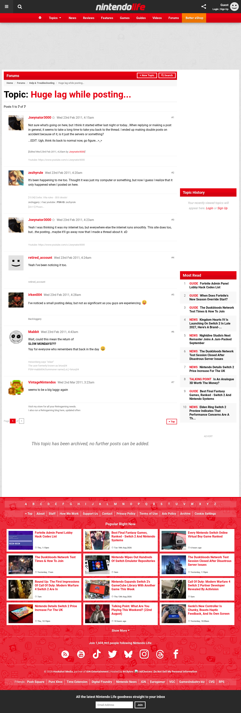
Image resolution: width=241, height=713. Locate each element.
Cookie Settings (205, 513)
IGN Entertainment (97, 671)
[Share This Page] (203, 6)
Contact (107, 513)
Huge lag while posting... (81, 94)
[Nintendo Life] (121, 6)
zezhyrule (35, 173)
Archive (185, 513)
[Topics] (6, 6)
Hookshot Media (63, 671)
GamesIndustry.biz (192, 682)
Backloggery (34, 319)
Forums (13, 75)
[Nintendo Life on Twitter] (113, 655)
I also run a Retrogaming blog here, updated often (54, 410)
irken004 (35, 295)
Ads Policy (169, 513)
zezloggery (34, 202)
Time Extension (77, 682)
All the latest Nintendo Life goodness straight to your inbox (120, 697)
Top (29, 513)
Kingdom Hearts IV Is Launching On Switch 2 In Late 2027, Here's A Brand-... (209, 323)
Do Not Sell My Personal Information (175, 671)
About (41, 513)
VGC (172, 682)
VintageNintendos (42, 382)
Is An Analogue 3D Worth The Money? (211, 381)
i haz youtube (48, 202)
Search (168, 75)
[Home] (40, 18)
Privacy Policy (126, 513)
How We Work (69, 513)
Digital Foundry (102, 682)
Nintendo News (126, 682)
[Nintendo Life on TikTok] (97, 655)
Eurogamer (157, 682)
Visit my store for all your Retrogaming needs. (52, 406)
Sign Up (224, 9)
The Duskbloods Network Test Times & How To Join (211, 309)
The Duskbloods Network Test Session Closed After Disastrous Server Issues (211, 355)
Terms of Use (149, 513)
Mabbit (33, 332)
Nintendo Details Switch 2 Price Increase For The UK (211, 369)
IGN (143, 682)
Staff (52, 513)
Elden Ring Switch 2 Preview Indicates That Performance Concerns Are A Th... (209, 412)
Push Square (35, 682)
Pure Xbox (56, 682)
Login (215, 9)
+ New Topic (147, 75)
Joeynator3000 (39, 117)
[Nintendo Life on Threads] (160, 655)
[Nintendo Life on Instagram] (144, 655)
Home (10, 83)
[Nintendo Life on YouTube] (81, 655)
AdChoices (145, 671)
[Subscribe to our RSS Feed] (65, 655)
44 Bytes (128, 671)
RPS (221, 682)
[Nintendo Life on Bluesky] (128, 655)
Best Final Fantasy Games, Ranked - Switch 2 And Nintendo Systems (210, 395)
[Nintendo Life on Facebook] (176, 655)
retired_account (40, 258)
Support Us (90, 513)
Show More (120, 630)
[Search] (19, 6)
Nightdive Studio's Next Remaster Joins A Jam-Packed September (210, 339)
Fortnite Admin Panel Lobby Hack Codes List (209, 285)
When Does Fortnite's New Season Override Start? (208, 297)
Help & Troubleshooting (41, 83)
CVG (212, 682)
